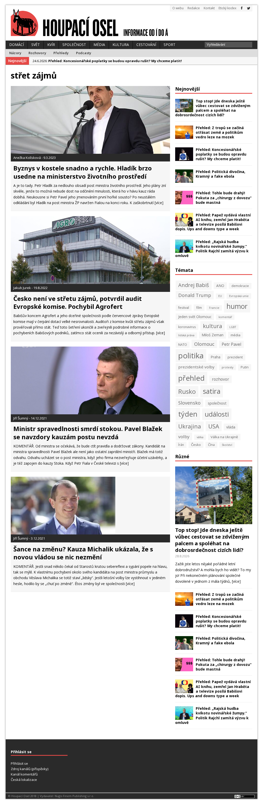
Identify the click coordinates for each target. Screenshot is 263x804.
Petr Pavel (231, 344)
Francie (214, 308)
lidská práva (186, 335)
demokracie (240, 286)
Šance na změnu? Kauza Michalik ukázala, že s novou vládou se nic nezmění (83, 553)
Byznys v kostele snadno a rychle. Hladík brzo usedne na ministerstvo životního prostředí (82, 172)
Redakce (193, 8)
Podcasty (83, 53)
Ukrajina (189, 426)
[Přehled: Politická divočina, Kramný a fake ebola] (184, 179)
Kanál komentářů (24, 774)
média (235, 335)
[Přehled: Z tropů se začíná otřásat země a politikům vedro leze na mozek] (184, 135)
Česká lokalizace (24, 779)
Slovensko (189, 402)
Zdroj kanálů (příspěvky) (29, 769)
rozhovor (220, 379)
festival (183, 307)
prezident (235, 357)
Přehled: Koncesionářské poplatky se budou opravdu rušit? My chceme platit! (221, 154)
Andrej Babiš (193, 285)
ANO (220, 285)
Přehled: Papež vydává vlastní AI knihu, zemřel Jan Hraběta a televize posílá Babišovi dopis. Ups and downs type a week (213, 222)
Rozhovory (37, 53)
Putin (245, 367)
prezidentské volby (196, 366)
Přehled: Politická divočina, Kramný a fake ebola (220, 174)
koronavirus (187, 327)
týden (188, 414)
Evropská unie (239, 296)
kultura (212, 326)
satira (211, 391)
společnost (217, 403)
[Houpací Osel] (131, 23)
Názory (15, 53)
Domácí (16, 44)
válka (200, 437)
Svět (35, 44)
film (199, 307)
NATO (182, 344)
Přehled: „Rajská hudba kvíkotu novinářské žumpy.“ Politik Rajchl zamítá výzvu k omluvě (212, 248)
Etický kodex (227, 8)
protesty (227, 367)
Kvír (51, 44)
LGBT (232, 327)
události (217, 414)
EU (220, 296)
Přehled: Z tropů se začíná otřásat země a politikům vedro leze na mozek (220, 132)
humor (237, 306)
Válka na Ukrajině (224, 437)
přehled (191, 378)
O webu (178, 8)
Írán (181, 445)
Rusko (187, 391)
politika (191, 355)
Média (99, 44)
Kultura (120, 44)
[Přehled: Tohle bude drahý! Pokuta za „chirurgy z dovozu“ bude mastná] (184, 201)
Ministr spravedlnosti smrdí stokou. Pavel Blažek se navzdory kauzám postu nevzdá (87, 432)
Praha (215, 357)
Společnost (74, 44)
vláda (230, 426)
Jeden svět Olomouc (194, 316)
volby (184, 436)
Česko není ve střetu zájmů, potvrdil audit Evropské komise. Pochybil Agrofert (77, 302)
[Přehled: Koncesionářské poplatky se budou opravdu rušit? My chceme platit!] (184, 157)
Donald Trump (194, 295)
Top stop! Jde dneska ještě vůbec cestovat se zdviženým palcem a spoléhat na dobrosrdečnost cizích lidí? (212, 108)
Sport (169, 44)
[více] (159, 202)
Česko (196, 444)
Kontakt (209, 8)
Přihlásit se (19, 763)
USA (213, 426)
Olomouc (204, 344)
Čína (211, 445)
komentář (225, 317)
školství (227, 445)
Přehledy (61, 53)
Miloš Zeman (212, 334)
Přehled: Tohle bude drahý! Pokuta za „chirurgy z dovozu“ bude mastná (223, 197)
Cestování (146, 44)
